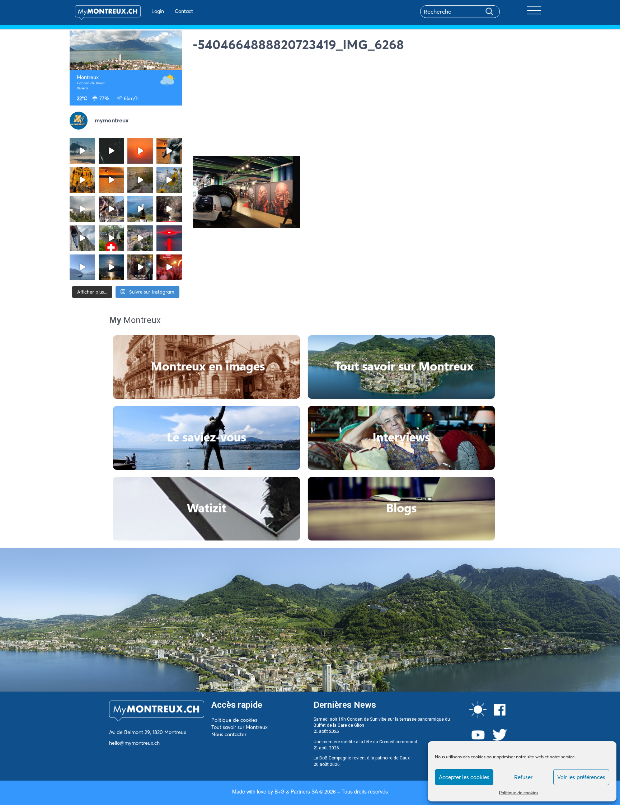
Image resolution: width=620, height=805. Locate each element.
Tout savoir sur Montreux (239, 727)
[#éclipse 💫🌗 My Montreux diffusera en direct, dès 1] (111, 180)
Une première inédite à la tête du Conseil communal (365, 741)
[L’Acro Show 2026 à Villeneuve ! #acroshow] (82, 151)
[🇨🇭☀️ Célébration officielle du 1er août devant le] (111, 238)
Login (157, 11)
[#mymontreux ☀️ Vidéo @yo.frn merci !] (140, 238)
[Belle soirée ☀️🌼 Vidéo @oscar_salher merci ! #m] (169, 180)
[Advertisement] (372, 106)
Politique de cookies (518, 792)
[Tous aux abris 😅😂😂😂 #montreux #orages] (82, 209)
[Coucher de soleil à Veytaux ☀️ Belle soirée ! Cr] (169, 238)
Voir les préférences (581, 777)
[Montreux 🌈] (169, 267)
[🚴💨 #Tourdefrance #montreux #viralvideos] (111, 209)
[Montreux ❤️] (140, 267)
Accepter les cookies (464, 777)
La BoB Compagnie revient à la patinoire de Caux (362, 757)
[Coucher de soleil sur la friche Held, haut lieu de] (140, 180)
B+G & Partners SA (296, 791)
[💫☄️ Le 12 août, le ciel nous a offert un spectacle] (111, 151)
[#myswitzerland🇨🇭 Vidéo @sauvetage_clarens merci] (169, 209)
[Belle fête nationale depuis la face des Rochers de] (82, 238)
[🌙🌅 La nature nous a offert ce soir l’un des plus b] (140, 151)
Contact (184, 11)
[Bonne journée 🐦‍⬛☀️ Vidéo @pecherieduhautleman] (82, 267)
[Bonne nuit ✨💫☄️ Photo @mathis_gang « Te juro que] (111, 267)
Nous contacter (228, 734)
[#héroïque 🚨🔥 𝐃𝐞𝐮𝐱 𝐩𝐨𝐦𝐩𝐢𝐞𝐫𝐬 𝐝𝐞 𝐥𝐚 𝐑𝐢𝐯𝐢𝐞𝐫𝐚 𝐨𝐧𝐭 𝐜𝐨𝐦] (82, 180)
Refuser (523, 777)
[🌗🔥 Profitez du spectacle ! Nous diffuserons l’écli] (169, 151)
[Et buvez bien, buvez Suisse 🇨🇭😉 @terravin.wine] (140, 209)
